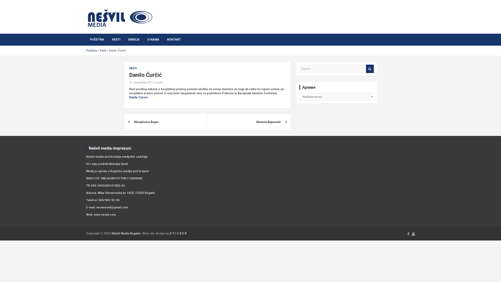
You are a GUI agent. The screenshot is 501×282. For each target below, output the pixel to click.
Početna (97, 39)
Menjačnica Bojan (146, 122)
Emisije (134, 39)
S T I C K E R (178, 233)
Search (370, 69)
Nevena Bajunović (268, 122)
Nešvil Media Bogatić (126, 233)
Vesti (116, 39)
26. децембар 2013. (141, 82)
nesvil (158, 82)
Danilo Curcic (138, 97)
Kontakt (174, 39)
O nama (153, 39)
